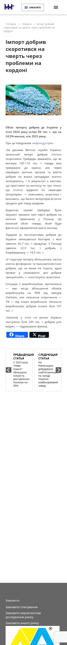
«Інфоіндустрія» (42, 143)
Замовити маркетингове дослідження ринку (23, 615)
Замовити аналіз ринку (22, 623)
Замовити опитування (22, 607)
